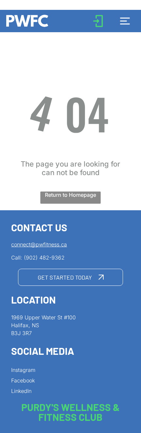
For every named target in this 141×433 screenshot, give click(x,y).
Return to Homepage (70, 195)
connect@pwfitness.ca (39, 244)
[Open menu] (125, 21)
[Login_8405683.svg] (98, 26)
